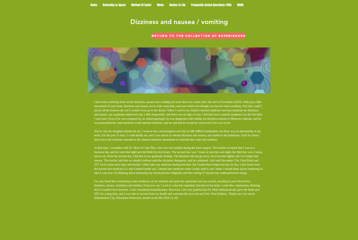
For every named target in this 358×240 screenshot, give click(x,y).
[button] (240, 5)
